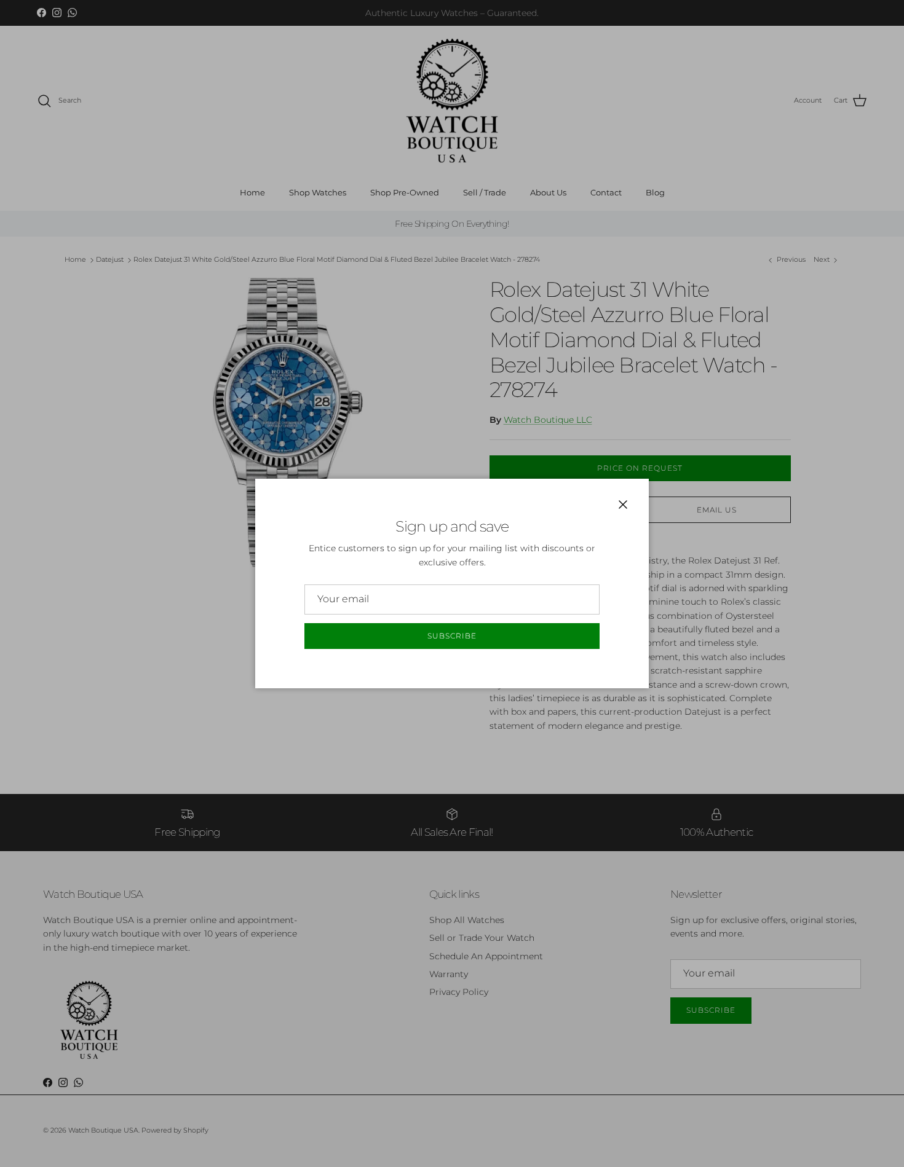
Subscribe (452, 635)
